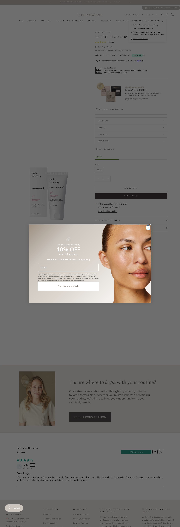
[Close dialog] (148, 227)
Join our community (68, 286)
